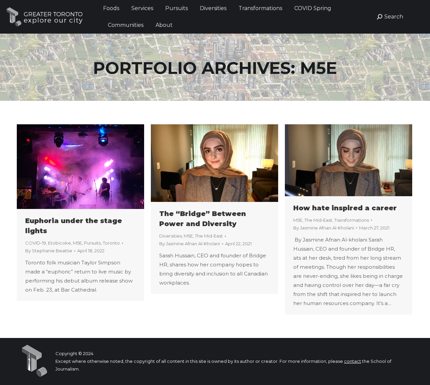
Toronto (111, 243)
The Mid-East (209, 236)
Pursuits (92, 243)
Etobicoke (59, 243)
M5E (77, 243)
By (48, 250)
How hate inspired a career (345, 208)
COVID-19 (35, 243)
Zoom (71, 166)
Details (89, 166)
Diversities (170, 236)
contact (352, 361)
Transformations (351, 220)
